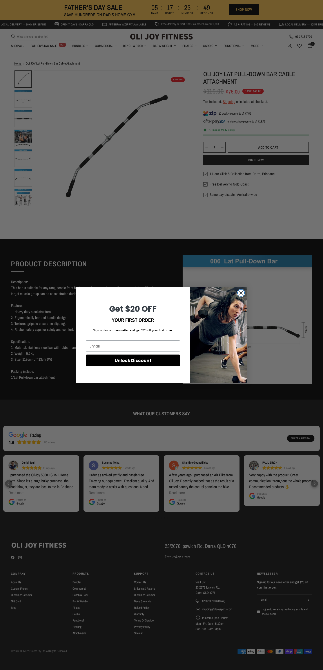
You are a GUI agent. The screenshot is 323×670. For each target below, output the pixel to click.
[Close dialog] (241, 292)
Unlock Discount (133, 360)
